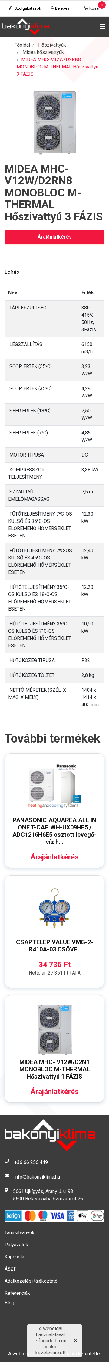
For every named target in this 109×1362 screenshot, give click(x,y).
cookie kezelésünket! (50, 1350)
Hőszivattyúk (52, 45)
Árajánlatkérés (55, 237)
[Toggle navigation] (101, 26)
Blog (9, 1303)
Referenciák (17, 1293)
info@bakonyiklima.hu (37, 1177)
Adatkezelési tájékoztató (31, 1281)
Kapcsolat (15, 1257)
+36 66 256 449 (31, 1162)
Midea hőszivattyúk (43, 52)
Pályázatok (16, 1245)
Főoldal (22, 45)
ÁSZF (10, 1269)
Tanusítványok (20, 1232)
